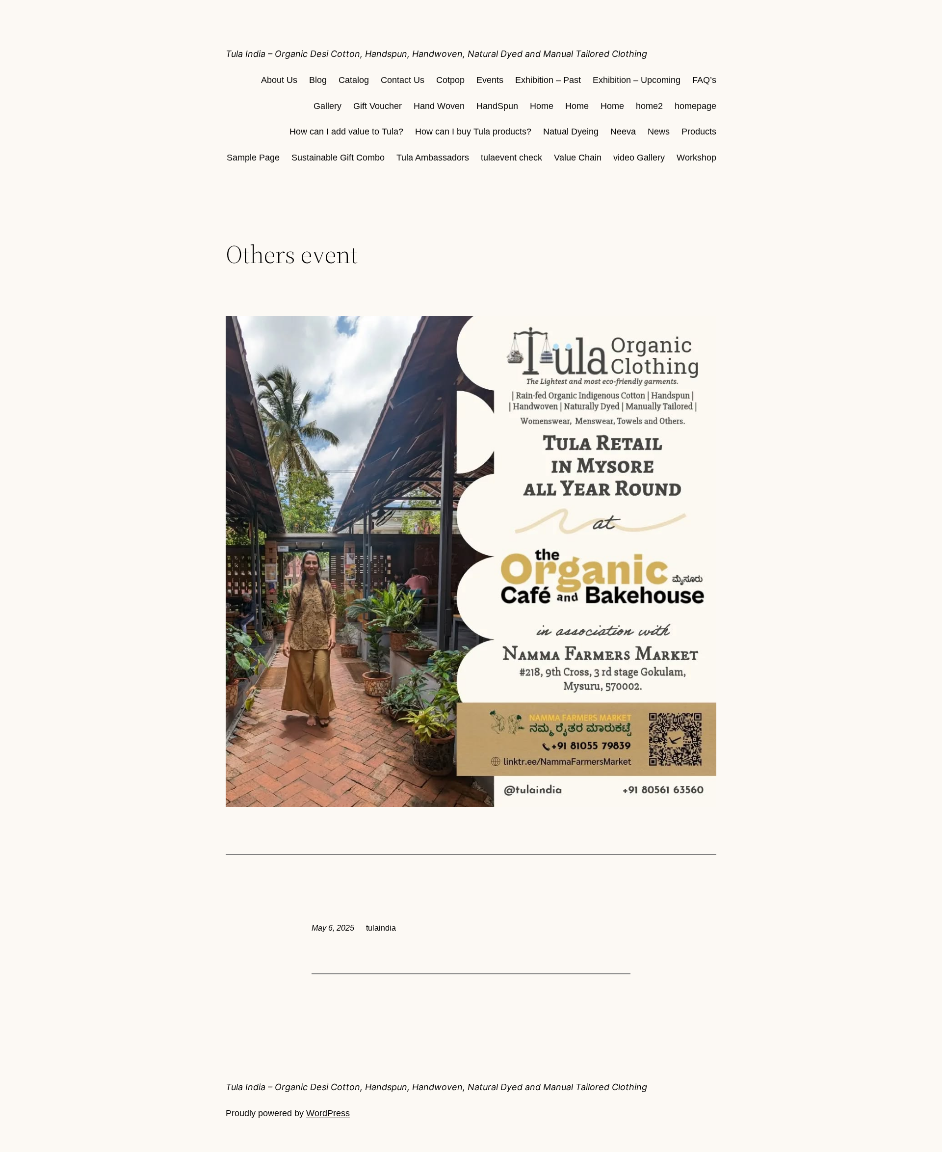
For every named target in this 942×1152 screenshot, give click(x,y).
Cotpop (450, 80)
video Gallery (639, 157)
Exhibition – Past (548, 80)
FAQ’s (704, 80)
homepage (695, 106)
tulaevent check (511, 157)
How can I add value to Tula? (346, 131)
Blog (318, 80)
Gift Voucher (377, 106)
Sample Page (253, 157)
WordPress (328, 1113)
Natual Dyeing (571, 131)
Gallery (327, 106)
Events (489, 80)
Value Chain (578, 157)
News (659, 131)
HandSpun (497, 106)
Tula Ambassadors (432, 157)
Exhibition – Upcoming (636, 80)
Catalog (354, 80)
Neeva (623, 131)
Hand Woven (439, 106)
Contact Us (402, 80)
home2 (649, 106)
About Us (279, 80)
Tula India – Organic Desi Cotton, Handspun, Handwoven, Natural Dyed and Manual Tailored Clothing (436, 54)
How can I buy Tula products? (473, 131)
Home (541, 106)
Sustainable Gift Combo (338, 157)
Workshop (696, 157)
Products (698, 131)
